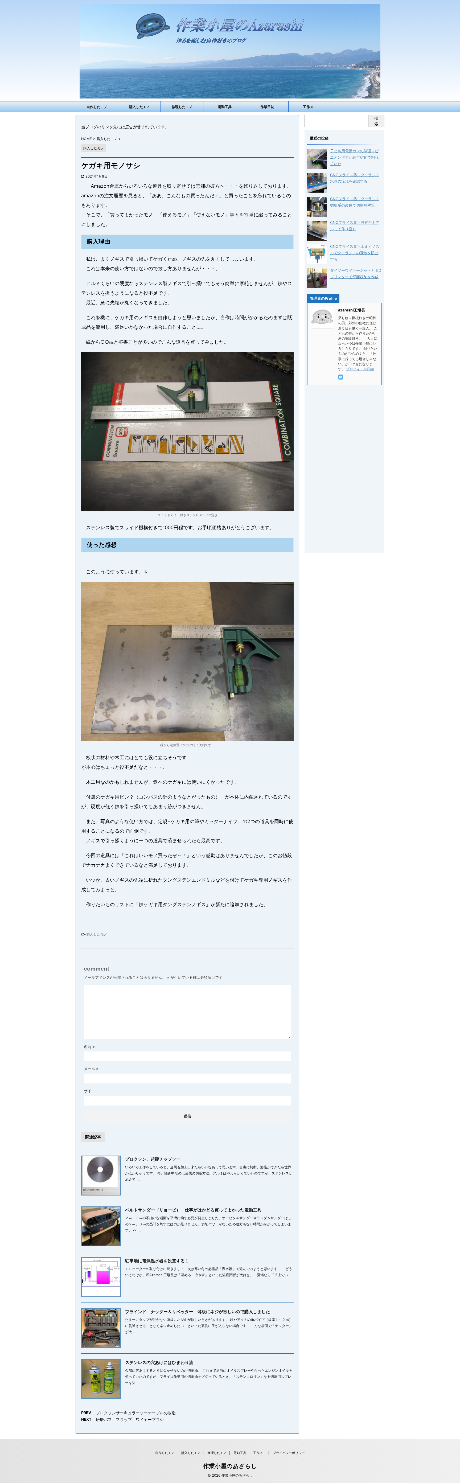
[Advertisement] (344, 467)
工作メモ (310, 107)
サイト (89, 1090)
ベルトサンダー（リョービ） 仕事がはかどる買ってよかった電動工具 (193, 1210)
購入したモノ (139, 107)
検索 (376, 120)
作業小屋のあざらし (230, 1466)
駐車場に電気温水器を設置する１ (157, 1260)
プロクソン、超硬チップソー (152, 1159)
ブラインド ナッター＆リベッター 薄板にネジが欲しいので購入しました (197, 1311)
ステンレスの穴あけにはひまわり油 (159, 1362)
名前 (89, 1046)
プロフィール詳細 (360, 369)
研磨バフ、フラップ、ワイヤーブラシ (130, 1419)
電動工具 (225, 107)
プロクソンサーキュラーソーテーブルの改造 (136, 1412)
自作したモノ (97, 107)
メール (91, 1068)
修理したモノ (182, 107)
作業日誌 (267, 107)
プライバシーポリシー (289, 1453)
